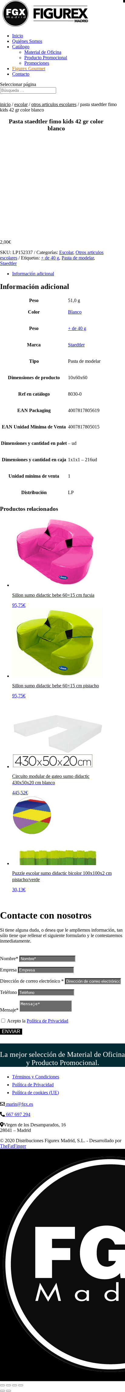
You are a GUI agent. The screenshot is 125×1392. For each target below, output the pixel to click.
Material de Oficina (42, 52)
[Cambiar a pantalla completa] (8, 1385)
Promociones (36, 63)
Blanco (75, 311)
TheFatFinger (13, 1146)
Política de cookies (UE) (35, 1092)
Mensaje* (9, 1009)
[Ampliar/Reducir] (2, 1385)
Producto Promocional (45, 57)
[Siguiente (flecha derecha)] (8, 1391)
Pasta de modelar (78, 257)
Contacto (20, 74)
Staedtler (8, 263)
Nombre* (9, 958)
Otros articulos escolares (53, 104)
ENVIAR (11, 1031)
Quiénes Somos (27, 41)
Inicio (17, 35)
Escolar (21, 104)
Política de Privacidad (47, 1020)
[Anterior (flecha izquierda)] (2, 1391)
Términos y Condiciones (35, 1076)
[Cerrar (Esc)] (20, 1385)
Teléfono (8, 992)
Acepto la (37, 1020)
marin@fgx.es (19, 1104)
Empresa (8, 969)
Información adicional (33, 273)
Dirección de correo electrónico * (32, 981)
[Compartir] (14, 1385)
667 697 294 (17, 1114)
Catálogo (20, 46)
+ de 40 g (50, 257)
